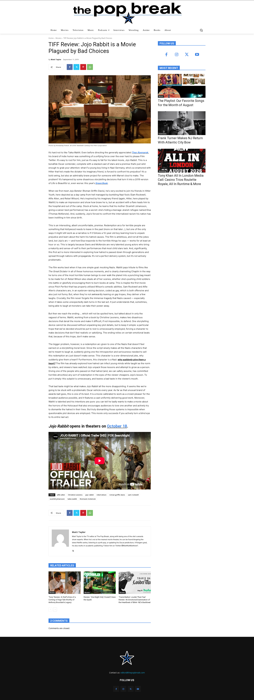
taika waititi (72, 499)
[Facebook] (70, 67)
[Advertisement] (180, 212)
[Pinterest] (83, 67)
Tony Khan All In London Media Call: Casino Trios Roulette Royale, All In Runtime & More (181, 180)
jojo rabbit (89, 495)
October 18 (117, 426)
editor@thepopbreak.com (133, 672)
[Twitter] (76, 67)
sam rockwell (133, 495)
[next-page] (55, 609)
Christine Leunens (75, 495)
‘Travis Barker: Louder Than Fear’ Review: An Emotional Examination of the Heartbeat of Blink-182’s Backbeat (135, 599)
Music (161, 96)
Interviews (162, 134)
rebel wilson (101, 495)
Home (51, 38)
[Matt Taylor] (60, 541)
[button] (201, 30)
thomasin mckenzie (88, 499)
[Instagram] (176, 54)
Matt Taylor (56, 59)
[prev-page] (50, 609)
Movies (58, 38)
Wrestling (162, 171)
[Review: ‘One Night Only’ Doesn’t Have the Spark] (100, 582)
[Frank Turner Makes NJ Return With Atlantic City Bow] (181, 123)
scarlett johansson (57, 499)
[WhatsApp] (90, 67)
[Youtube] (197, 54)
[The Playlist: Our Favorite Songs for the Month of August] (181, 86)
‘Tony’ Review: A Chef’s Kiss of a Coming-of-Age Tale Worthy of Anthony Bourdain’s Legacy (62, 599)
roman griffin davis (117, 495)
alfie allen (61, 495)
